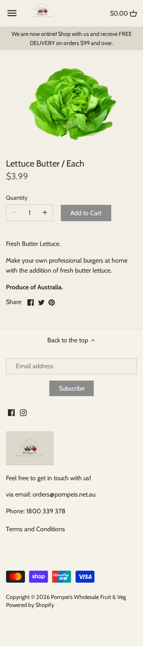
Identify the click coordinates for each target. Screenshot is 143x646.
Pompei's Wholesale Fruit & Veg (88, 597)
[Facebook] (11, 412)
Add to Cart (85, 213)
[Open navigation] (12, 13)
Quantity (16, 197)
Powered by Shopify (30, 605)
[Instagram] (23, 412)
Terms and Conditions (35, 529)
